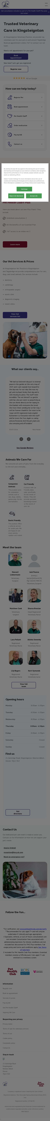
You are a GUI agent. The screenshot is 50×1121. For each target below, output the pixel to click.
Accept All (34, 196)
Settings (24, 189)
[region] (25, 182)
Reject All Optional (16, 196)
